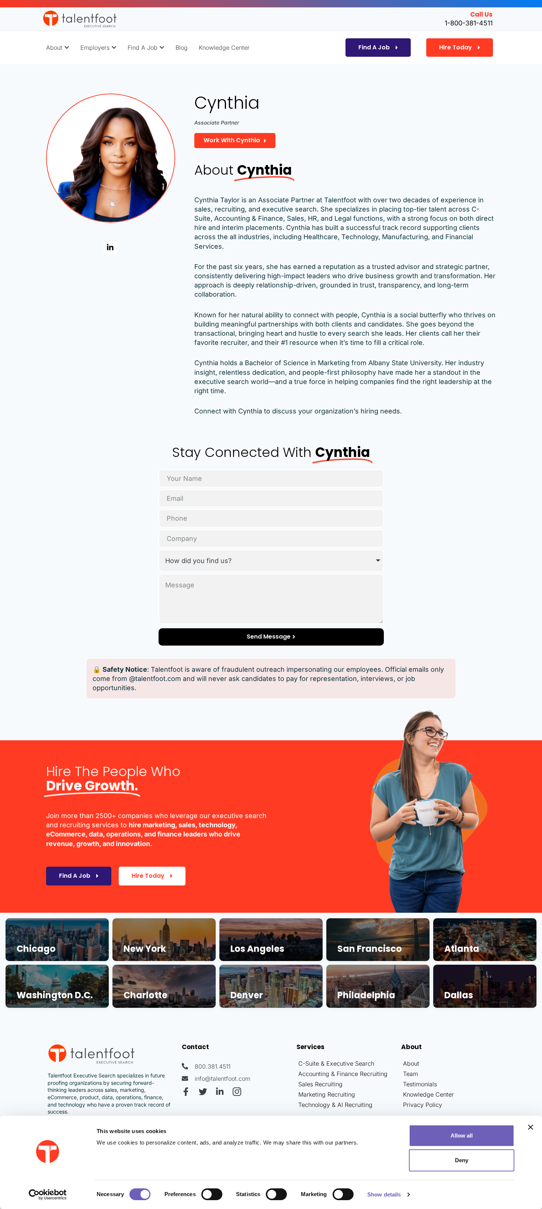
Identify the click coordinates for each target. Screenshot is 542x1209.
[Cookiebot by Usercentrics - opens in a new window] (47, 1194)
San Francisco (369, 949)
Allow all (462, 1135)
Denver (246, 995)
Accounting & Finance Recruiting (343, 1073)
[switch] (211, 1194)
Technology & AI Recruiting (335, 1104)
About (411, 1063)
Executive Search (350, 1063)
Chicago (36, 949)
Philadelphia (366, 995)
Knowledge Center (428, 1094)
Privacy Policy (422, 1104)
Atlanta (461, 949)
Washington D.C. (55, 995)
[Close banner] (530, 1127)
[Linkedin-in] (110, 247)
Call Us (481, 14)
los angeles (257, 949)
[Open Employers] (114, 47)
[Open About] (66, 47)
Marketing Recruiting (326, 1094)
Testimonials (420, 1084)
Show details (384, 1194)
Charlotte (145, 995)
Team (410, 1073)
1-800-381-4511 (469, 23)
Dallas (458, 995)
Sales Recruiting (320, 1084)
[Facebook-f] (186, 1091)
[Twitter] (203, 1091)
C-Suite (308, 1063)
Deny (461, 1160)
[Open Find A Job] (161, 47)
